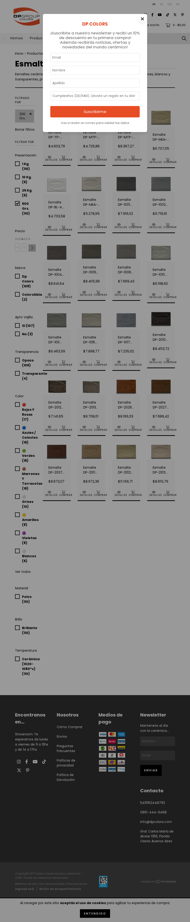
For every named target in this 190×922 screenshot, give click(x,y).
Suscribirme (95, 111)
